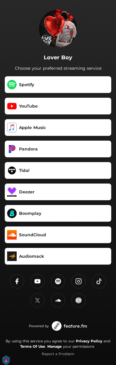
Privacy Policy (89, 341)
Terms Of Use (32, 346)
